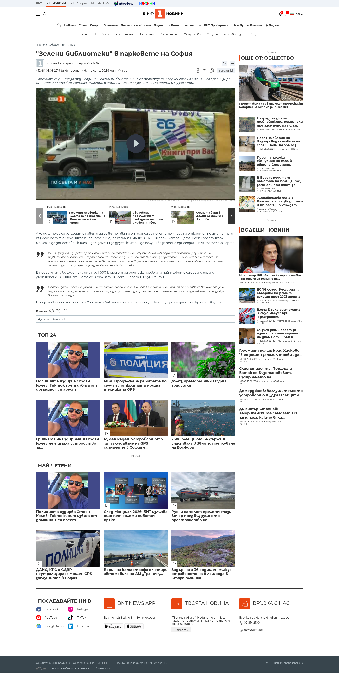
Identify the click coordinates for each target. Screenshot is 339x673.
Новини (70, 25)
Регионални (124, 34)
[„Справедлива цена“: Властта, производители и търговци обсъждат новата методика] (247, 204)
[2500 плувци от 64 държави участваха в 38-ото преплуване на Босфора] (203, 418)
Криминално (169, 34)
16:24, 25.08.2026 (249, 283)
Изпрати (181, 630)
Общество (192, 34)
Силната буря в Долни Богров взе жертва (209, 216)
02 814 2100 (252, 622)
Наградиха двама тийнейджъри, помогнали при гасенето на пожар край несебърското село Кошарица (280, 122)
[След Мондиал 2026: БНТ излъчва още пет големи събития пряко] (136, 490)
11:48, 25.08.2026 (249, 359)
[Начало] (59, 25)
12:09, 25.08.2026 (249, 381)
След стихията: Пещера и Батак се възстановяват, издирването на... (265, 372)
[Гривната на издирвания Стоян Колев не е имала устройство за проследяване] (68, 418)
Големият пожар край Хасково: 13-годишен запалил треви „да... (270, 352)
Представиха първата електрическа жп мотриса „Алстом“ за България (271, 105)
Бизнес (159, 25)
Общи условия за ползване (53, 663)
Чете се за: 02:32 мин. (272, 399)
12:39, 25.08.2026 (267, 341)
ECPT (109, 663)
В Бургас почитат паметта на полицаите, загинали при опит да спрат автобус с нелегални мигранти (279, 181)
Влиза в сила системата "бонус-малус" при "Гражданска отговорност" (278, 313)
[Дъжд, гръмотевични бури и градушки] (203, 360)
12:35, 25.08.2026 (249, 399)
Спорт (95, 25)
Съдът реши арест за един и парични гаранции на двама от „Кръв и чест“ (279, 333)
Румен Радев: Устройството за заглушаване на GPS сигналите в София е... (133, 443)
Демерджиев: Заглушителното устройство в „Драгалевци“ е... (271, 393)
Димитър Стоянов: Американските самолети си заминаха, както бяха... (268, 413)
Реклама (135, 455)
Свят (83, 25)
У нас (85, 34)
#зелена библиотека (52, 319)
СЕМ (100, 663)
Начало (42, 44)
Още (253, 34)
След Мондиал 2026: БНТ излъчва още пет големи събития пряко (136, 516)
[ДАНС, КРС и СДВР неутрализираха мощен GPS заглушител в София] (68, 548)
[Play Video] (135, 143)
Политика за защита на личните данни (141, 663)
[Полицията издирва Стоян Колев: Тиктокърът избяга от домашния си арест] (68, 360)
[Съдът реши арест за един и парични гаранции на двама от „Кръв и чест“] (247, 336)
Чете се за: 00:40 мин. (273, 283)
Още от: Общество (267, 58)
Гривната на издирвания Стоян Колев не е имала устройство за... (67, 443)
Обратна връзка (83, 663)
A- (232, 63)
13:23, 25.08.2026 (267, 321)
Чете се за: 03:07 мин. (272, 381)
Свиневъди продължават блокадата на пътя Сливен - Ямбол (148, 217)
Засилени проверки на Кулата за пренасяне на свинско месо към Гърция (87, 217)
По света (102, 34)
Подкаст (275, 25)
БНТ (39, 3)
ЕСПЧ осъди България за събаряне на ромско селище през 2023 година (278, 293)
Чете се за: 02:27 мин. (290, 321)
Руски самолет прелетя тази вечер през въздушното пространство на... (201, 516)
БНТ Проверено (216, 25)
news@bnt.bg (253, 629)
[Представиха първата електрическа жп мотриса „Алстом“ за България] (271, 83)
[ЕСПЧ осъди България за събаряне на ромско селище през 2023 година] (247, 295)
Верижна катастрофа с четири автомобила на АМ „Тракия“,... (136, 572)
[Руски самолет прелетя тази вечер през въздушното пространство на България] (203, 490)
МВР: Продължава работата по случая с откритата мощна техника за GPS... (135, 385)
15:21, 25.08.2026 (267, 301)
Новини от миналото (184, 25)
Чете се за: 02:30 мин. (272, 359)
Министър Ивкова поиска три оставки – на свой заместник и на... (270, 277)
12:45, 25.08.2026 (249, 422)
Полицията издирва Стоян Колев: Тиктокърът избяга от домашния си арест (66, 385)
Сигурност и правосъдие (225, 34)
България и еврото (136, 25)
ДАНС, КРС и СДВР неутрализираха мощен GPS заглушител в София (64, 574)
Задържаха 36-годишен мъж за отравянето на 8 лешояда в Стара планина (201, 574)
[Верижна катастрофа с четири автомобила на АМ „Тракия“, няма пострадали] (136, 548)
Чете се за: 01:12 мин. (289, 341)
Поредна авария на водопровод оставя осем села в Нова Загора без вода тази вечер (278, 141)
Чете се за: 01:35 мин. (289, 301)
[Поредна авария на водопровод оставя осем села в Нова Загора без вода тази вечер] (247, 144)
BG (298, 14)
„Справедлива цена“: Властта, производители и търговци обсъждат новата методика (280, 201)
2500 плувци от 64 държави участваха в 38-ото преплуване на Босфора (203, 443)
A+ (224, 63)
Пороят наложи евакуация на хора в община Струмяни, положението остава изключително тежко (276, 161)
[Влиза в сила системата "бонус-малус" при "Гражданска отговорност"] (247, 316)
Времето (111, 25)
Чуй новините (251, 25)
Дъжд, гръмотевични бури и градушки (199, 383)
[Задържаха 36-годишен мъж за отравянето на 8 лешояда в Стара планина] (203, 548)
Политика (146, 34)
